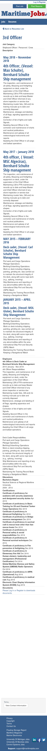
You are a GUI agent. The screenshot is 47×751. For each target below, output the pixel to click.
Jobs (3, 21)
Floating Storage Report (16, 730)
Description (8, 50)
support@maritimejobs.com (27, 748)
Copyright (10, 721)
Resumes (12, 21)
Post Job (19, 6)
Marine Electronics (14, 735)
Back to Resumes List (14, 28)
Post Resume (36, 6)
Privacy (10, 718)
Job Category (9, 44)
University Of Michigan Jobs (18, 739)
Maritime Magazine (14, 732)
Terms (9, 723)
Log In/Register (39, 2)
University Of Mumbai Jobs (18, 742)
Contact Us (11, 726)
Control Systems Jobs (16, 744)
